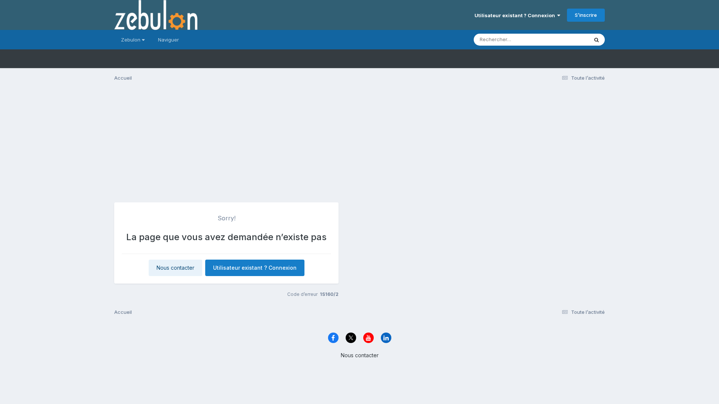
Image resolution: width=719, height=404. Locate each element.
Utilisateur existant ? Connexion (515, 15)
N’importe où (564, 39)
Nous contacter (175, 267)
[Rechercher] (596, 40)
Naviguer (168, 40)
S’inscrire (586, 15)
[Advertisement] (359, 145)
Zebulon (131, 40)
